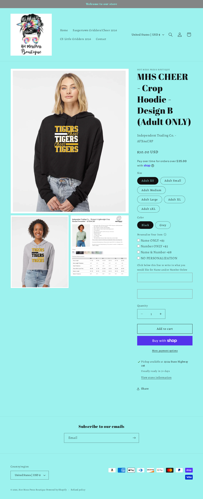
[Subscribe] (134, 438)
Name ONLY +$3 (153, 240)
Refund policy (78, 489)
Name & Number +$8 (156, 252)
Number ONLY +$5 (154, 246)
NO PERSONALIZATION (159, 258)
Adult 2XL (148, 209)
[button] (170, 34)
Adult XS (148, 181)
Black (145, 225)
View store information (156, 377)
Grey (163, 225)
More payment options (165, 350)
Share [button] (145, 389)
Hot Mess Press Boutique (32, 489)
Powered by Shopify (56, 489)
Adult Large (150, 199)
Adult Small (173, 181)
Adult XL (174, 199)
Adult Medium (152, 190)
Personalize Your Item (150, 234)
